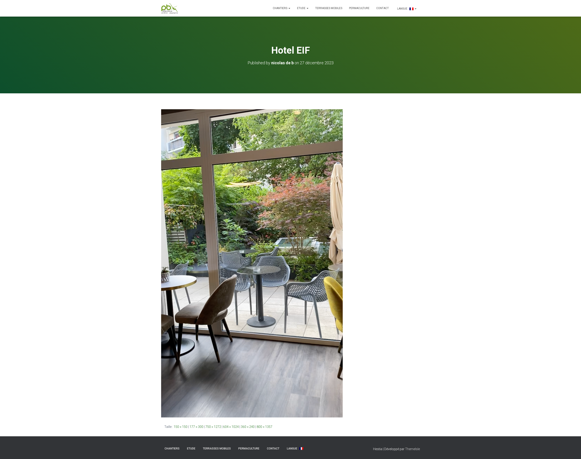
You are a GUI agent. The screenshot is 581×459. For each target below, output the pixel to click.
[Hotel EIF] (252, 263)
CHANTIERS (280, 8)
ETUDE (301, 8)
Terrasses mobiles (328, 8)
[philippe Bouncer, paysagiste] (170, 8)
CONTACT (382, 8)
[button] (289, 8)
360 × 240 (248, 427)
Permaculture (359, 8)
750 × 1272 (213, 427)
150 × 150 (180, 427)
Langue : (402, 8)
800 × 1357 (264, 427)
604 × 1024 (231, 427)
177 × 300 (196, 427)
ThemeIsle (412, 449)
